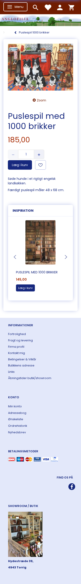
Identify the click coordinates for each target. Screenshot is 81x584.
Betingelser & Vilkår (22, 359)
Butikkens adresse (21, 365)
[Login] (60, 7)
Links (11, 372)
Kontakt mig (16, 353)
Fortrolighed (17, 334)
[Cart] (71, 7)
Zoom (41, 100)
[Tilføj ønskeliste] (40, 165)
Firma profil (16, 347)
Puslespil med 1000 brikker (37, 272)
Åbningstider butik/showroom (29, 378)
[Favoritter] (48, 7)
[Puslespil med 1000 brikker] (40, 67)
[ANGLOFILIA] (40, 19)
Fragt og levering (20, 340)
